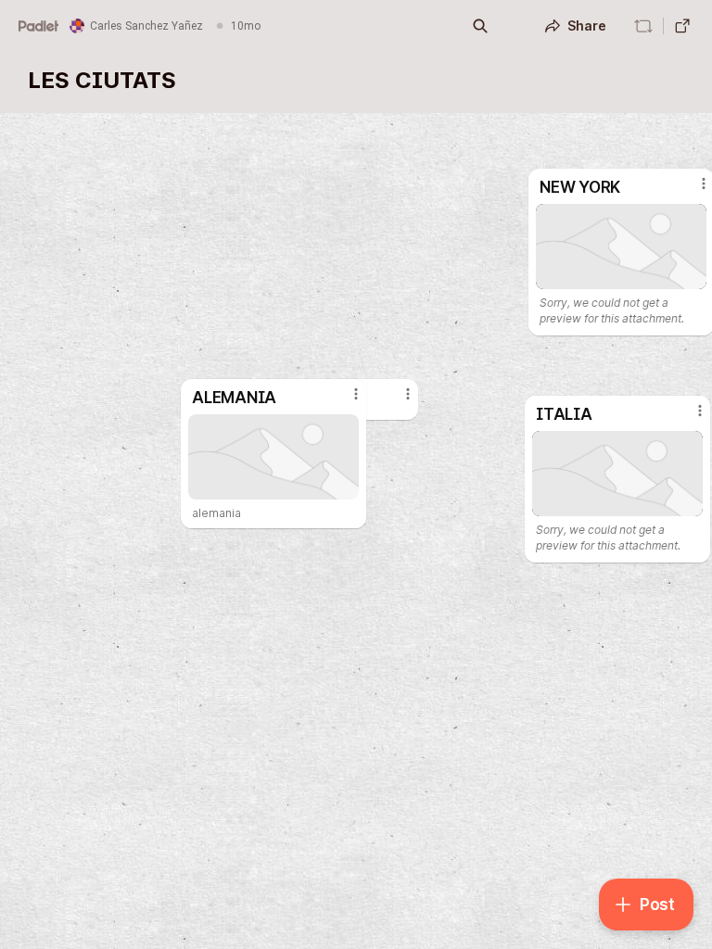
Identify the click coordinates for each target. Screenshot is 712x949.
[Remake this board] (643, 26)
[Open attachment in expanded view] (617, 473)
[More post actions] (688, 418)
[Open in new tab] (682, 26)
